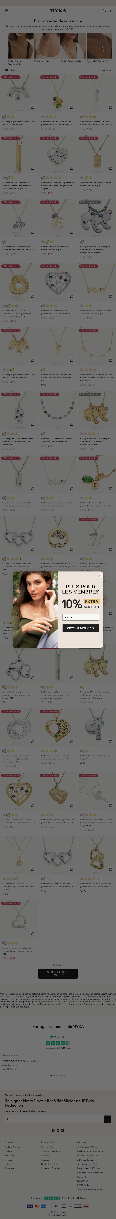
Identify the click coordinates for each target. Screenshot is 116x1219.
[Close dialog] (99, 575)
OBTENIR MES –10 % (80, 628)
